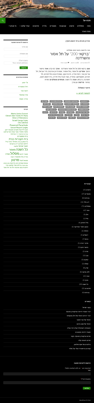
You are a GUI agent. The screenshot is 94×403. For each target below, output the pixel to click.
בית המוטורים (22, 136)
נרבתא (45, 112)
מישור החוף (76, 50)
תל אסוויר (72, 117)
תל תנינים (52, 117)
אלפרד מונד (19, 132)
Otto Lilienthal (23, 123)
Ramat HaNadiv (82, 106)
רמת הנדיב (68, 115)
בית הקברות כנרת (18, 139)
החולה (86, 231)
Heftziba (47, 104)
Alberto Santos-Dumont (19, 114)
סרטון (15, 160)
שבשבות (62, 26)
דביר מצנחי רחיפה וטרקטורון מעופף (78, 311)
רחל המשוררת (23, 87)
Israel (14, 120)
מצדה (7, 154)
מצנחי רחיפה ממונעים (83, 332)
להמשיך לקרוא (83, 93)
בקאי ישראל (87, 307)
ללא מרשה (85, 272)
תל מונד (6, 167)
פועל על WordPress (85, 400)
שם (89, 370)
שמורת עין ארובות (83, 117)
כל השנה (84, 50)
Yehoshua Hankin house (67, 109)
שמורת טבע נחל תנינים (55, 115)
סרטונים (36, 26)
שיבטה (16, 167)
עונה (87, 276)
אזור (88, 50)
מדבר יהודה (84, 243)
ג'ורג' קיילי (8, 142)
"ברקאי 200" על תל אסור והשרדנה (70, 56)
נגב (87, 255)
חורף (86, 280)
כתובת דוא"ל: (23, 60)
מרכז (86, 251)
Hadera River (57, 104)
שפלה (86, 264)
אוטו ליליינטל (23, 130)
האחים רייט (19, 144)
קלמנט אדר (9, 165)
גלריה (44, 26)
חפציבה (62, 112)
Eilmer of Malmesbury (20, 118)
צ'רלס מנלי (17, 165)
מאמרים (53, 26)
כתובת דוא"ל (85, 379)
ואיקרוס (12, 144)
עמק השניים (25, 165)
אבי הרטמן (74, 62)
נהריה (26, 157)
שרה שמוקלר (23, 95)
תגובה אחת (64, 62)
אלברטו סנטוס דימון (12, 130)
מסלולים (80, 26)
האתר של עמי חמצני (84, 320)
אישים (71, 26)
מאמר (12, 150)
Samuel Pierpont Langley (19, 128)
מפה (89, 26)
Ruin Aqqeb (70, 106)
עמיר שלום (25, 26)
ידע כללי (86, 202)
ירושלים (85, 235)
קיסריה (77, 115)
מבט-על (87, 21)
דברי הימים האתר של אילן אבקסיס (79, 316)
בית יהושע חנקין (51, 109)
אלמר (26, 132)
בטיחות (13, 134)
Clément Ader (10, 116)
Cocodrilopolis (55, 101)
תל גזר (12, 167)
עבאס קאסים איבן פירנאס (19, 163)
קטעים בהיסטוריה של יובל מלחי (80, 348)
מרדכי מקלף (23, 99)
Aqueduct (84, 101)
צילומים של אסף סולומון (82, 344)
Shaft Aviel (47, 106)
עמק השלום (7, 163)
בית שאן (25, 142)
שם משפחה (24, 54)
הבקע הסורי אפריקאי (81, 227)
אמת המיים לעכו (9, 132)
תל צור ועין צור (62, 117)
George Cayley (23, 120)
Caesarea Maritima (71, 101)
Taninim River (83, 109)
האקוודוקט (70, 112)
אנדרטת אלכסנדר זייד (22, 134)
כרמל (86, 239)
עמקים (86, 260)
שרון (86, 268)
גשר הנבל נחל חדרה (82, 112)
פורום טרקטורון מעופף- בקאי (81, 336)
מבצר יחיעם (24, 154)
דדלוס (26, 144)
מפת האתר (86, 31)
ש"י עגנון (25, 82)
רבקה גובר (24, 91)
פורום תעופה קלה (84, 340)
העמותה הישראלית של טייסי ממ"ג (79, 328)
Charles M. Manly (22, 116)
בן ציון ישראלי (17, 142)
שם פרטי (25, 47)
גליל (87, 218)
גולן (87, 214)
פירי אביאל (85, 115)
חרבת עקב (53, 112)
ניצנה (12, 157)
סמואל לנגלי (24, 160)
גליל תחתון (84, 223)
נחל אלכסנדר (19, 157)
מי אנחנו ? (12, 26)
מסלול (14, 153)
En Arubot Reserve (71, 104)
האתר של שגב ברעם (84, 324)
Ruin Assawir (58, 106)
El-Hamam (84, 104)
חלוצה (16, 146)
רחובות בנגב (23, 167)
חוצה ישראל (23, 146)
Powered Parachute (19, 125)
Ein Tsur (44, 101)
